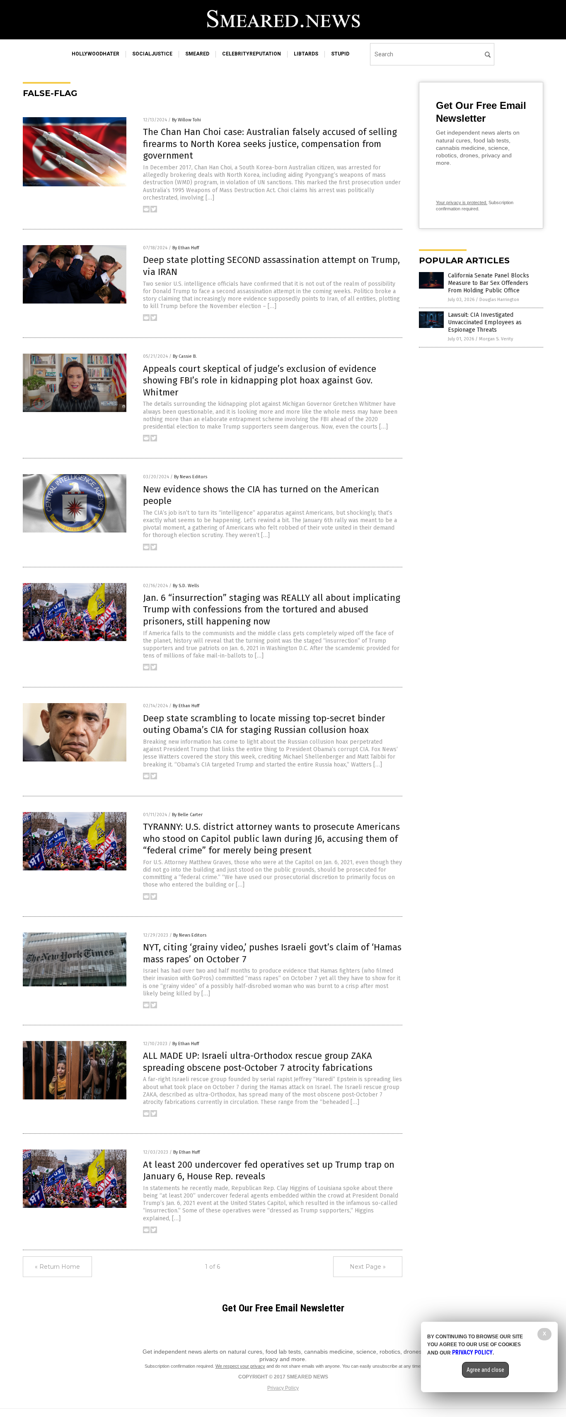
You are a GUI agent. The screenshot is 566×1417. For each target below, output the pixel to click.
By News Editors (190, 477)
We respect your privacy (240, 1366)
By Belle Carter (187, 814)
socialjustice (152, 54)
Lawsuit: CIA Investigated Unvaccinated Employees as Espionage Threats (485, 322)
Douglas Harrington (499, 299)
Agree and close (485, 1369)
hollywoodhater (95, 54)
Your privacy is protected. (461, 202)
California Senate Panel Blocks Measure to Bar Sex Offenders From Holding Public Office (488, 283)
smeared (197, 54)
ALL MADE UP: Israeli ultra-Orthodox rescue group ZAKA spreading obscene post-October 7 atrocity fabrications (257, 1061)
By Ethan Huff (185, 248)
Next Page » (368, 1266)
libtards (306, 54)
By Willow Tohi (186, 120)
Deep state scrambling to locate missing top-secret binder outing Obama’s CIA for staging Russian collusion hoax (264, 724)
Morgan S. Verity (496, 339)
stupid (340, 54)
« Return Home (57, 1266)
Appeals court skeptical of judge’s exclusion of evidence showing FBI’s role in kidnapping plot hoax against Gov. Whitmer (259, 380)
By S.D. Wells (186, 585)
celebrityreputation (251, 54)
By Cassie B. (185, 356)
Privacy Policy (283, 1388)
